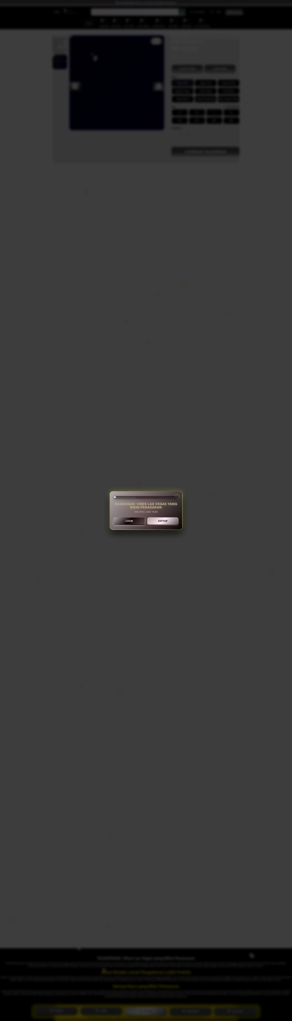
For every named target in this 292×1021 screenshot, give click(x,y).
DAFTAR (162, 521)
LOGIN (129, 521)
